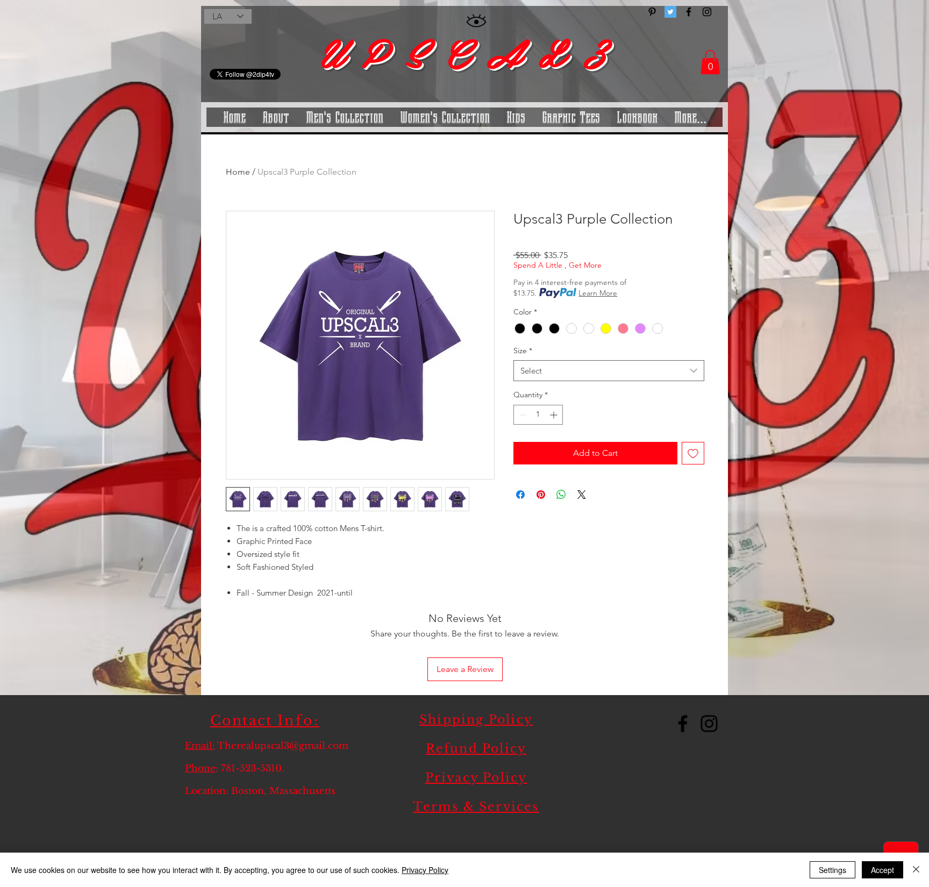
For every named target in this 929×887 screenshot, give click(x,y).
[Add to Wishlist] (693, 453)
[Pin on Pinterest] (540, 494)
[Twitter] (670, 12)
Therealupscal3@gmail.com (282, 746)
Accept (882, 869)
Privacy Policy (476, 777)
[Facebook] (682, 723)
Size (522, 350)
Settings (832, 869)
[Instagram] (709, 723)
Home (238, 172)
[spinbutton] (538, 414)
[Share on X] (581, 494)
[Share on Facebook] (520, 494)
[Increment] (554, 414)
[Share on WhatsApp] (561, 494)
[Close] (916, 869)
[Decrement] (521, 414)
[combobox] (608, 370)
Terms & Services (476, 806)
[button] (710, 62)
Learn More (597, 293)
